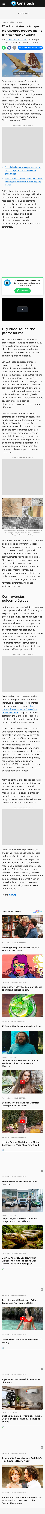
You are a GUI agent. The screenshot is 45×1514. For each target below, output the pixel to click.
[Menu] (3, 4)
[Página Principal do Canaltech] (22, 5)
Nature (12, 894)
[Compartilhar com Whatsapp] (4, 48)
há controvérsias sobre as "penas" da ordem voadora (19, 709)
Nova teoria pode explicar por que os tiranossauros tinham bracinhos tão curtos (24, 181)
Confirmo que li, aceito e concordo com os (23, 53)
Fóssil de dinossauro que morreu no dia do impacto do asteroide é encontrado (23, 170)
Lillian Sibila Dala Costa (16, 39)
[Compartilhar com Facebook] (9, 48)
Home (4, 22)
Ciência (19, 22)
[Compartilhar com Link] (14, 48)
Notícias (11, 22)
